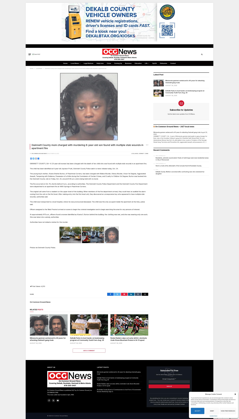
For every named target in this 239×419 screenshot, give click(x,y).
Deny (212, 411)
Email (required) (169, 379)
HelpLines (100, 63)
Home (65, 63)
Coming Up (118, 63)
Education (138, 63)
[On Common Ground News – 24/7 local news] (119, 54)
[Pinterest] (23, 176)
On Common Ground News (39, 153)
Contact (173, 63)
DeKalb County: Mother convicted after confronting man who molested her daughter (180, 172)
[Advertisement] (89, 267)
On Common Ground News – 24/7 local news (174, 127)
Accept (198, 411)
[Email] (23, 180)
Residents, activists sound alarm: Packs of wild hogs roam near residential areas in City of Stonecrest (182, 159)
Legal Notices (88, 63)
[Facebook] (23, 164)
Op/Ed (154, 63)
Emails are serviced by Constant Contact (173, 404)
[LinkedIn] (23, 172)
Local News (75, 63)
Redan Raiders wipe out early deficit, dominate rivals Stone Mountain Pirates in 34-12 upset (128, 339)
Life (146, 63)
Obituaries (163, 63)
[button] (235, 394)
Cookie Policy (213, 415)
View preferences (228, 411)
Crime (109, 63)
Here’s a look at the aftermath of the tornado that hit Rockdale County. (179, 166)
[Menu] (29, 54)
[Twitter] (23, 168)
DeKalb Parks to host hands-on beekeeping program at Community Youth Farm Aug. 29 (87, 339)
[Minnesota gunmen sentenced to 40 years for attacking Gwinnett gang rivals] (49, 325)
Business (128, 63)
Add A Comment (89, 350)
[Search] (202, 54)
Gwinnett (141, 153)
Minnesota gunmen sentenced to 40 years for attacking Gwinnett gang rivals (48, 339)
